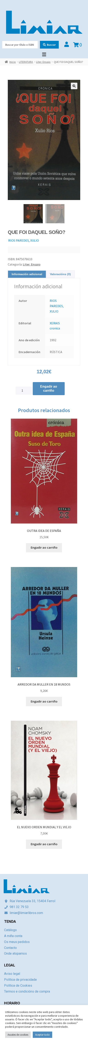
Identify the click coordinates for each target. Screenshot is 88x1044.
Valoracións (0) (60, 274)
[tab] (27, 274)
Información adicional (27, 274)
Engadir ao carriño (48, 388)
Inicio (12, 62)
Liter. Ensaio (43, 62)
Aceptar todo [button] (42, 1034)
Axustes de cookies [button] (18, 1034)
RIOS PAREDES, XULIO (23, 240)
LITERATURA (26, 62)
